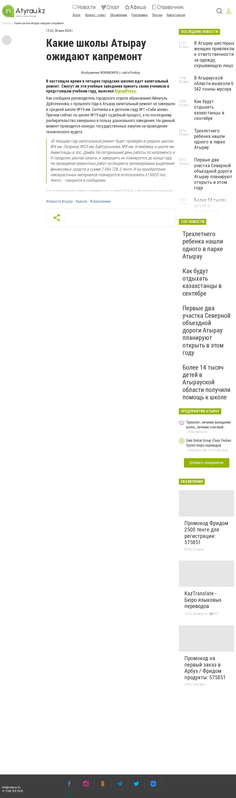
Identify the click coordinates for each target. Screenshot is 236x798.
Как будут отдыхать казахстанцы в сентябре (209, 110)
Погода (157, 15)
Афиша (138, 7)
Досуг (76, 15)
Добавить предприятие (206, 462)
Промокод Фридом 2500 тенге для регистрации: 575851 (206, 533)
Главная (7, 23)
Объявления (118, 15)
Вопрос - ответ (95, 15)
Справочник (170, 7)
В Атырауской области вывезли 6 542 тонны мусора (213, 83)
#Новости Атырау (59, 201)
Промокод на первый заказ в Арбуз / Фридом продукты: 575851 (205, 668)
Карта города (176, 15)
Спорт (112, 7)
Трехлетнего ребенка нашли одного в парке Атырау (209, 139)
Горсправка (140, 15)
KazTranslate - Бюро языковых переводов (202, 599)
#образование (100, 201)
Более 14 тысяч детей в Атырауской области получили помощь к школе (212, 211)
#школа (81, 201)
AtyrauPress (125, 91)
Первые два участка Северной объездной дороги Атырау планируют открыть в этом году (213, 173)
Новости (86, 7)
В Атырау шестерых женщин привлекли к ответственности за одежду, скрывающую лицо (214, 54)
